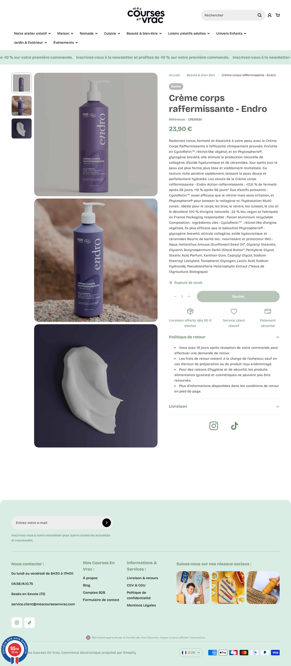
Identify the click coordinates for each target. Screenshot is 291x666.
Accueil (174, 75)
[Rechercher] (260, 15)
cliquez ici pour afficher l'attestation (182, 637)
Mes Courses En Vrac (42, 653)
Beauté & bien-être (201, 75)
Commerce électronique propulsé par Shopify (98, 653)
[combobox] (233, 15)
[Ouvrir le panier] (278, 15)
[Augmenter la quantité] (190, 296)
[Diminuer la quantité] (173, 296)
